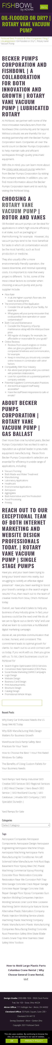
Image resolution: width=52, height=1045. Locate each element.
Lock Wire (32, 902)
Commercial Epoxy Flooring (28, 870)
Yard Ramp (21, 779)
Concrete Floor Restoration (17, 875)
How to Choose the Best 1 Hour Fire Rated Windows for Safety (25, 755)
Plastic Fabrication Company (29, 911)
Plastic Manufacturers (14, 924)
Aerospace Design (27, 843)
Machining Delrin (11, 906)
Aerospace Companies (14, 839)
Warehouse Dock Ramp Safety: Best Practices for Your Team (21, 744)
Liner (23, 902)
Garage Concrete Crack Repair (23, 884)
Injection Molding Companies (17, 897)
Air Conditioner (26, 857)
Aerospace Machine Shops (29, 848)
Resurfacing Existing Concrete (31, 929)
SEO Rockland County (24, 792)
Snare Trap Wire (18, 938)
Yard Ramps (8, 779)
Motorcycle (27, 906)
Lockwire (43, 902)
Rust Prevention (10, 933)
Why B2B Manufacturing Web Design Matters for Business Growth (22, 733)
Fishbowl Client (32, 1025)
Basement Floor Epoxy (14, 866)
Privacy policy (34, 1041)
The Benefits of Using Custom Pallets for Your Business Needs (24, 766)
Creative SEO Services (13, 783)
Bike (29, 866)
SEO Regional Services (38, 783)
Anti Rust (39, 861)
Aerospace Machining (13, 852)
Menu (44, 7)
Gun (46, 893)
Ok (11, 1041)
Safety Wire (26, 933)
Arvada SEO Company (27, 797)
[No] (48, 1038)
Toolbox (19, 942)
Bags (47, 861)
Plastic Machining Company (28, 920)
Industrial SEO (35, 779)
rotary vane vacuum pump (20, 169)
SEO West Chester (14, 788)
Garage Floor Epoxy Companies (26, 893)
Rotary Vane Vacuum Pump (19, 208)
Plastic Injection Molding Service (19, 915)
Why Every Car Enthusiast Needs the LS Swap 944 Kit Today (23, 722)
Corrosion (30, 879)
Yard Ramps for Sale (13, 811)
